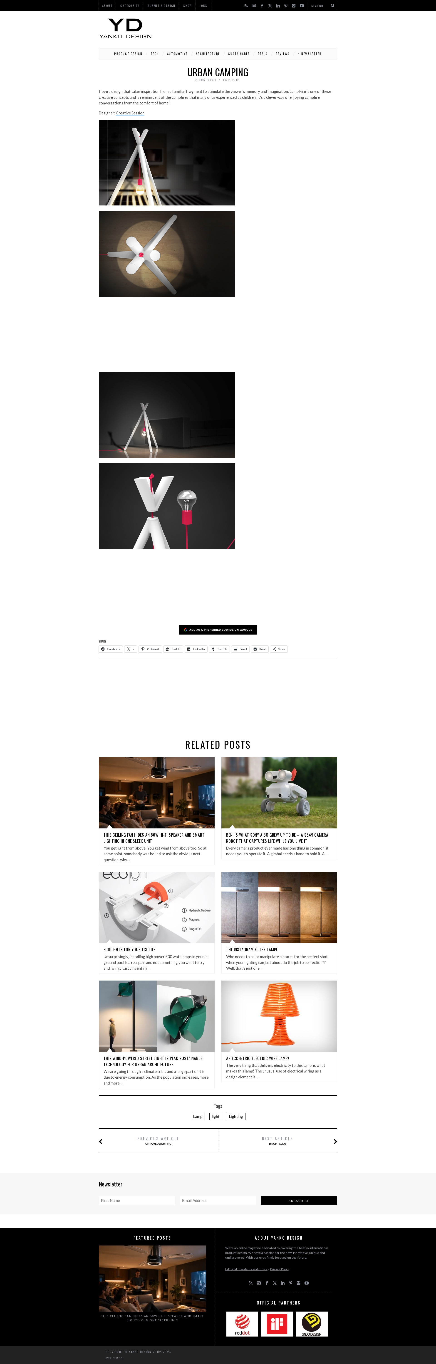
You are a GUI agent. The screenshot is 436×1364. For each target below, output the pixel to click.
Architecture (208, 53)
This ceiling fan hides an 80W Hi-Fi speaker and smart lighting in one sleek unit (152, 1318)
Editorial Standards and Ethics (246, 1269)
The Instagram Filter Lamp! (251, 949)
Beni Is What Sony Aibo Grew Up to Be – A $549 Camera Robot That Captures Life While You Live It (277, 838)
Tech (155, 53)
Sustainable (239, 53)
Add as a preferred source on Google (220, 629)
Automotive (177, 53)
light (216, 1116)
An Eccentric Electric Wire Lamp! (257, 1058)
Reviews (283, 53)
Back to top (113, 1357)
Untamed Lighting (158, 1140)
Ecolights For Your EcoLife (129, 949)
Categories (130, 5)
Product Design (128, 53)
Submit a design (162, 5)
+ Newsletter (310, 53)
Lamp (197, 1116)
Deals (263, 53)
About (107, 5)
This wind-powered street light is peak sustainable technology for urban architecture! (153, 1061)
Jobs (204, 5)
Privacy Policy (279, 1269)
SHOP (187, 5)
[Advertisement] (254, 28)
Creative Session (130, 113)
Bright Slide (277, 1140)
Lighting (236, 1116)
